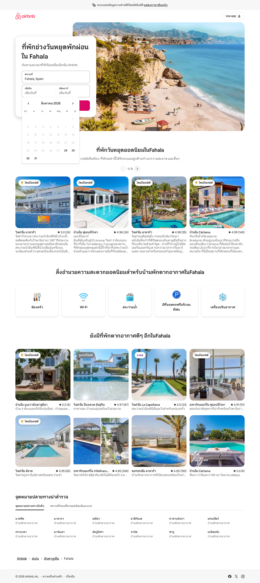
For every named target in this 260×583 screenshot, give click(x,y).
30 (28, 158)
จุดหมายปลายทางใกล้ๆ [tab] (29, 506)
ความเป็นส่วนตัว (52, 576)
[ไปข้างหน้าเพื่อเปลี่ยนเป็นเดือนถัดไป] (73, 103)
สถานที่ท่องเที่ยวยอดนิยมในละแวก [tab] (71, 506)
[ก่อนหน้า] (123, 169)
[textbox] (39, 93)
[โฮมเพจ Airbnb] (25, 16)
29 (73, 150)
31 (35, 158)
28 (65, 150)
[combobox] (56, 79)
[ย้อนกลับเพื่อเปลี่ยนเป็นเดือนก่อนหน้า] (28, 103)
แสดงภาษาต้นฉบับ (156, 5)
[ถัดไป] (137, 169)
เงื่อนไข (70, 576)
